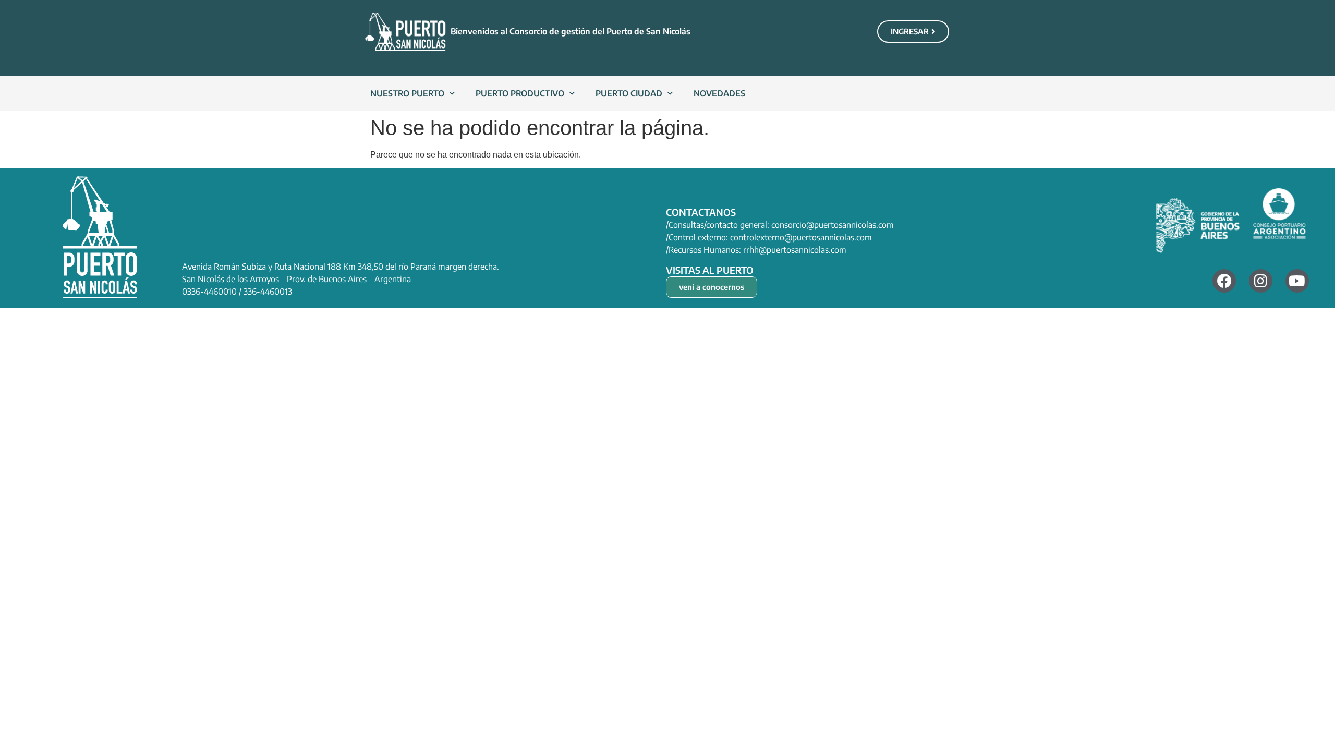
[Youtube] (1297, 281)
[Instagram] (1260, 281)
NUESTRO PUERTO (407, 93)
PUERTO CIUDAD (629, 93)
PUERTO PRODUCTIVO (520, 93)
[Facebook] (1224, 281)
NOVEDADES (719, 93)
